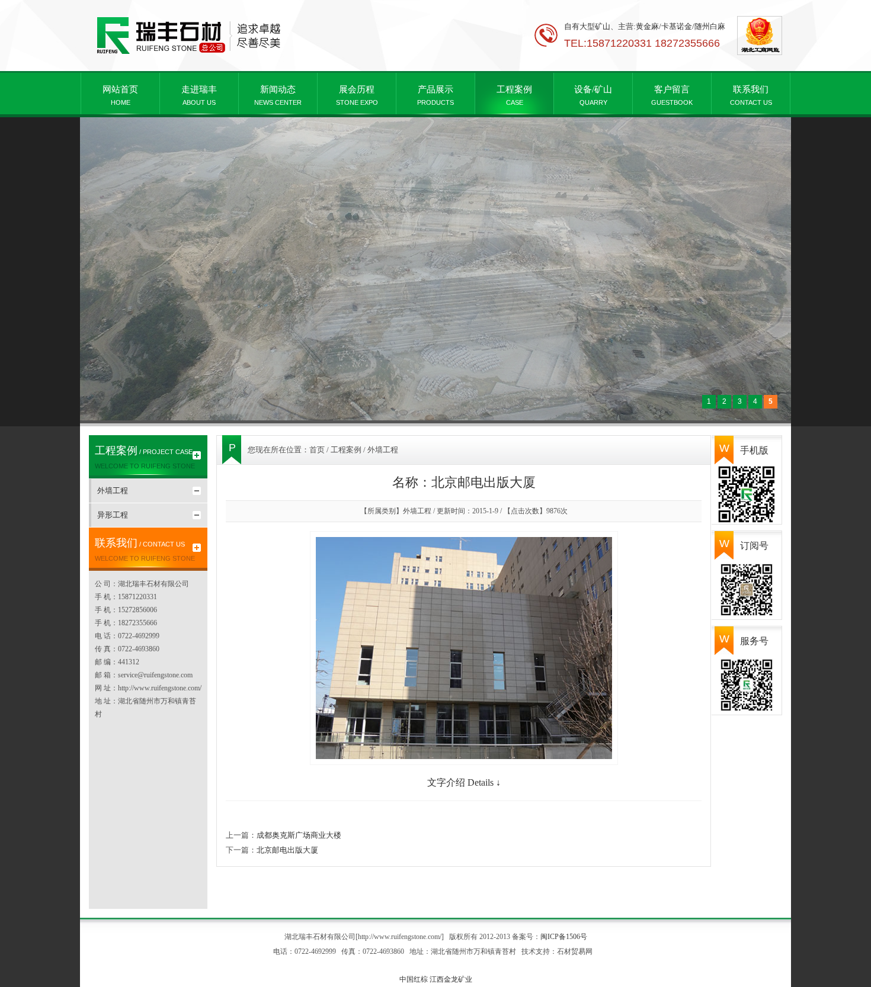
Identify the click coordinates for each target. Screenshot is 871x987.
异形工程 (112, 514)
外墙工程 (112, 490)
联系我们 (751, 95)
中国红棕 (413, 979)
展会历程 (357, 95)
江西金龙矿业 (451, 979)
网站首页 (120, 95)
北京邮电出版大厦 (287, 849)
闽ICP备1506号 (563, 937)
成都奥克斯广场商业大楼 (299, 835)
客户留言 (672, 95)
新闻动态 (278, 95)
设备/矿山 (593, 95)
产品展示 (435, 95)
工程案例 (514, 95)
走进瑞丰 (199, 95)
